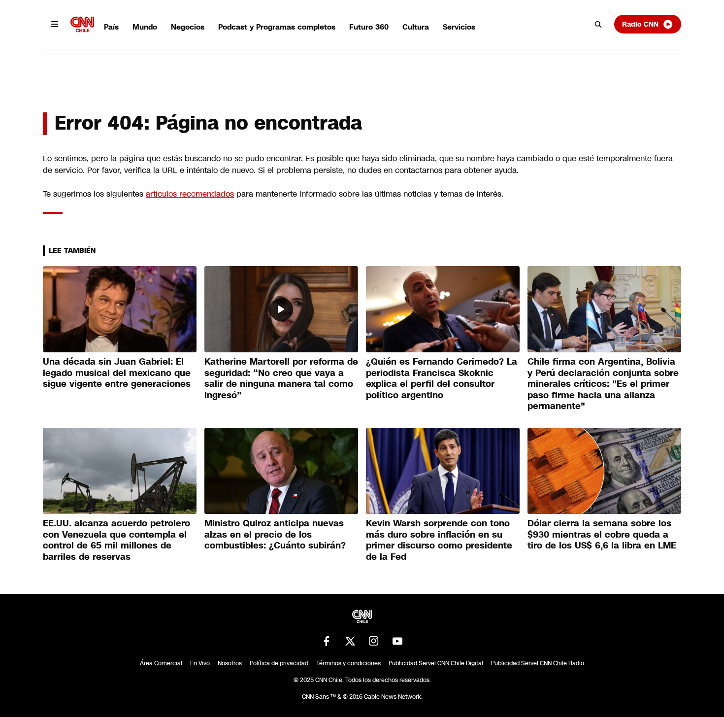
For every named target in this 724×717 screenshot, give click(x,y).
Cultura (415, 27)
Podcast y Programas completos (276, 27)
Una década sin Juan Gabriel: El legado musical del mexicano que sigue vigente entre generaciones (117, 372)
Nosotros (230, 663)
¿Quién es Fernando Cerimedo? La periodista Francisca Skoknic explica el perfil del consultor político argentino (441, 378)
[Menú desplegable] (54, 24)
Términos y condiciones (348, 663)
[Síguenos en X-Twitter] (350, 641)
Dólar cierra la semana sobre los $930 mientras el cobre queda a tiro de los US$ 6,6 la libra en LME (601, 534)
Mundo (144, 27)
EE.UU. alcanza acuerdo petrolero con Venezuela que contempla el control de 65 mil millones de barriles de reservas (116, 540)
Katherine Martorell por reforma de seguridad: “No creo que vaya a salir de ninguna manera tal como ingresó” (281, 378)
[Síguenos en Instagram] (374, 641)
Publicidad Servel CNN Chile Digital (436, 663)
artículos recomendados (190, 194)
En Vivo (200, 663)
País (111, 27)
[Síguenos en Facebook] (326, 641)
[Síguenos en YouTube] (397, 641)
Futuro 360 (369, 27)
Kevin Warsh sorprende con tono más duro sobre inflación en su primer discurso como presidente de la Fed (439, 540)
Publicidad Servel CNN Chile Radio (537, 663)
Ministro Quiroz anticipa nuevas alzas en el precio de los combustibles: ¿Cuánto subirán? (275, 534)
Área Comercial (161, 663)
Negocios (187, 27)
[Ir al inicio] (82, 24)
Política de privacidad (279, 663)
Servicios (459, 27)
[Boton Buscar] (598, 24)
